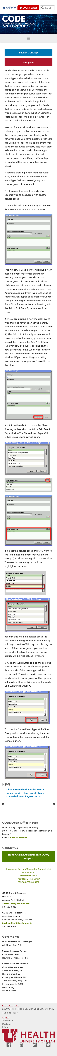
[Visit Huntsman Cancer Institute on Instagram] (35, 1045)
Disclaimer (7, 1023)
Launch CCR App (28, 52)
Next (53, 804)
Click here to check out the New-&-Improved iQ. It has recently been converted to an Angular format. (26, 793)
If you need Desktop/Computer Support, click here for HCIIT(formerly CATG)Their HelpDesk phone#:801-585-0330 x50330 (28, 875)
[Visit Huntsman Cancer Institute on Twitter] (48, 1045)
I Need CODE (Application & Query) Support (28, 856)
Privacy (5, 1027)
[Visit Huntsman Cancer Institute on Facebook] (9, 1045)
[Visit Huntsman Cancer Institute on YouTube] (22, 1045)
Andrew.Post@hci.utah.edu (15, 903)
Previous (3, 804)
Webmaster (8, 1020)
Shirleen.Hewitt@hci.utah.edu (17, 922)
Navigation (28, 62)
